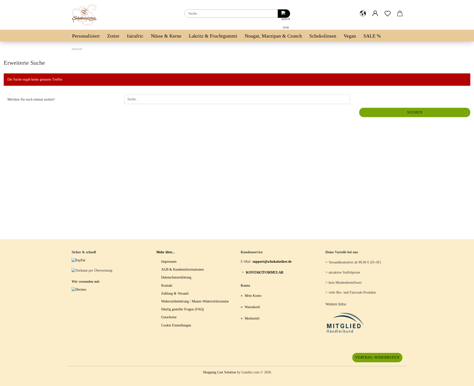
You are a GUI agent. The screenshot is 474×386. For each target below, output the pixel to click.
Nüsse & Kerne (166, 36)
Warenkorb (252, 307)
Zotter (113, 36)
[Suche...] (284, 13)
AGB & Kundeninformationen (182, 269)
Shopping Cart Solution (219, 372)
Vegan (350, 36)
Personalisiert (86, 36)
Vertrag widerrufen (377, 357)
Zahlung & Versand (174, 293)
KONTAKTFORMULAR (264, 272)
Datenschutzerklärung (176, 277)
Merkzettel (252, 318)
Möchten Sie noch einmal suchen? (31, 99)
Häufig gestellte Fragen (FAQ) (182, 309)
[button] (363, 9)
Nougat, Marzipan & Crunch (273, 36)
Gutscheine (169, 317)
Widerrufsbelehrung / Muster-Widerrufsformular (195, 301)
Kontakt (166, 285)
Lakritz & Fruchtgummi (213, 36)
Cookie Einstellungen (176, 325)
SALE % (372, 36)
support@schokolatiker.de (272, 261)
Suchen (414, 112)
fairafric (135, 36)
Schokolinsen (322, 36)
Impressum (169, 261)
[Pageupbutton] (460, 378)
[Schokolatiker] (86, 15)
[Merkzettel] (387, 9)
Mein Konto (253, 296)
